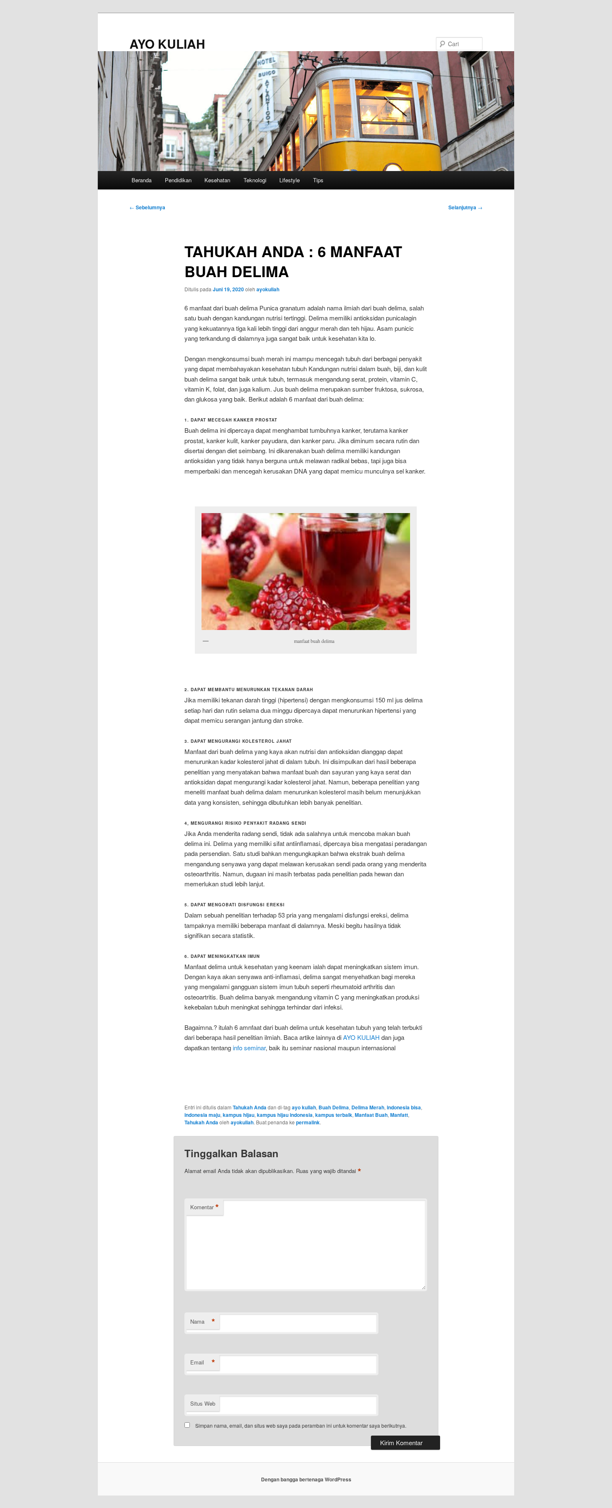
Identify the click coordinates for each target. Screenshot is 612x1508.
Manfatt (399, 1115)
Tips (318, 180)
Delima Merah (367, 1107)
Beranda (142, 180)
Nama (202, 1321)
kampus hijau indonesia (285, 1115)
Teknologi (255, 180)
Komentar (204, 1207)
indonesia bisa (404, 1107)
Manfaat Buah (371, 1115)
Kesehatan (217, 180)
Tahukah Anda (249, 1107)
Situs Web (202, 1403)
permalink (308, 1122)
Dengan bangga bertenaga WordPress (306, 1479)
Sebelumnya (147, 207)
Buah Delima (333, 1107)
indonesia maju (202, 1115)
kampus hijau (238, 1115)
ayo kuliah (304, 1107)
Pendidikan (178, 180)
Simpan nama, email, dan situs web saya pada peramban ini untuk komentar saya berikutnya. (300, 1425)
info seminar (249, 1047)
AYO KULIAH (167, 43)
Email (202, 1362)
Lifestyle (289, 180)
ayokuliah (267, 289)
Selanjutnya (465, 207)
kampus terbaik (333, 1115)
